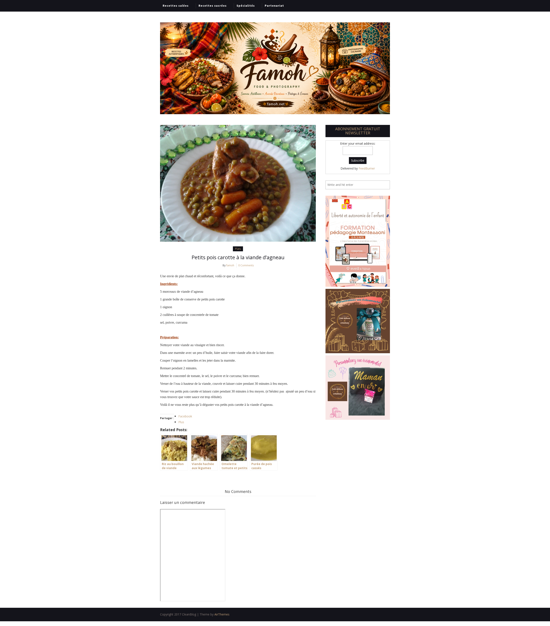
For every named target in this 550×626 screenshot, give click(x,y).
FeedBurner (367, 168)
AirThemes (221, 614)
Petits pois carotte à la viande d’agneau (238, 257)
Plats (238, 249)
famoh (230, 265)
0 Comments (246, 265)
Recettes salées (176, 6)
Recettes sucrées (213, 6)
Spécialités (246, 6)
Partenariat (274, 6)
